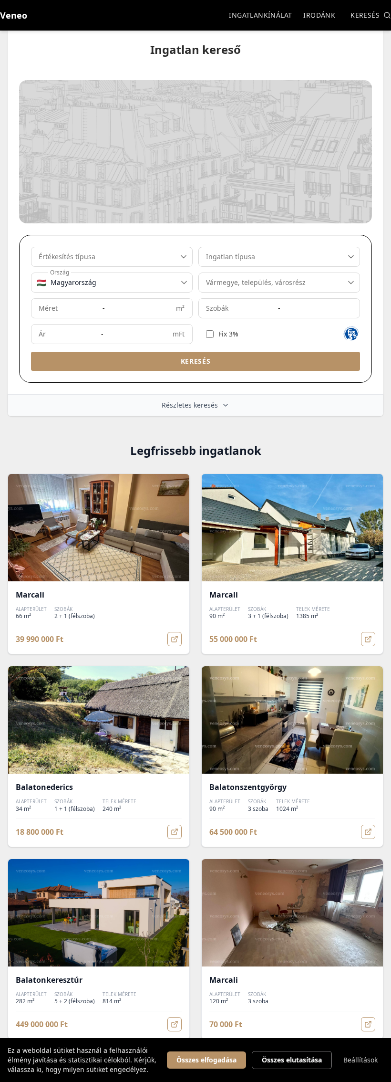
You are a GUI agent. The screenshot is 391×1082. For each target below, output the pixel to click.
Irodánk (319, 15)
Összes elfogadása (206, 1059)
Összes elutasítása (292, 1059)
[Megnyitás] (174, 639)
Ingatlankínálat (260, 15)
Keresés (365, 15)
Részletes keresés (190, 405)
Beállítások (360, 1059)
